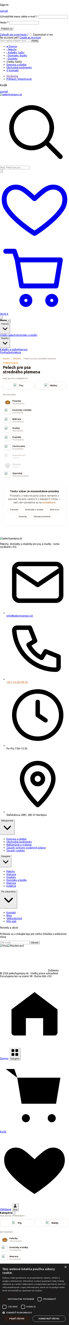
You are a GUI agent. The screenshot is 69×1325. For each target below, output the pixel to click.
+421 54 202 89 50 (17, 682)
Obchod (17, 358)
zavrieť (4, 11)
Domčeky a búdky (27, 335)
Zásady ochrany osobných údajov (26, 847)
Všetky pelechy (8, 335)
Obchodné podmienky (19, 67)
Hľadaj (35, 40)
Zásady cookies (15, 850)
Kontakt (11, 912)
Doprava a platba (16, 64)
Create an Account (30, 37)
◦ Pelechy (11, 49)
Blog (9, 915)
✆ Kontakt (12, 70)
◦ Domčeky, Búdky (16, 55)
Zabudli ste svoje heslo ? (14, 34)
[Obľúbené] (34, 241)
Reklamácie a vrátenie (19, 844)
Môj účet (11, 921)
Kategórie (5, 856)
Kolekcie (16, 352)
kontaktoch (49, 502)
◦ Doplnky (11, 58)
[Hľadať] (1, 317)
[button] (34, 1312)
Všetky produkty (42, 516)
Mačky (7, 352)
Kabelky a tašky (9, 349)
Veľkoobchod (14, 918)
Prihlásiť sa (6, 28)
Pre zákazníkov (8, 891)
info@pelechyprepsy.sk (19, 615)
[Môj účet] (1, 171)
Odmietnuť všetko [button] (49, 1318)
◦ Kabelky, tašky (15, 52)
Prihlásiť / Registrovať (19, 79)
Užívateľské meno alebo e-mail (18, 16)
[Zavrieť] (14, 1213)
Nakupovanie (7, 820)
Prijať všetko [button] (16, 1318)
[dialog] (34, 1294)
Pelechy (14, 509)
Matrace (22, 349)
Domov (6, 358)
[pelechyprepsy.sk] (11, 94)
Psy (2, 352)
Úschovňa (12, 76)
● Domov (11, 46)
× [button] (65, 1267)
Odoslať (34, 942)
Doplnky (23, 516)
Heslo (4, 22)
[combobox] (15, 167)
